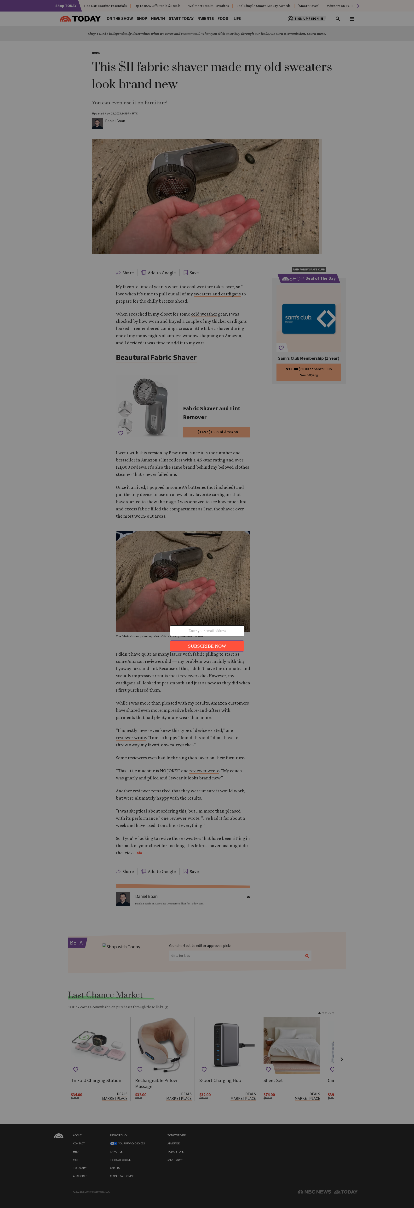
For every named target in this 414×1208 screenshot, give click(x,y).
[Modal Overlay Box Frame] (207, 604)
